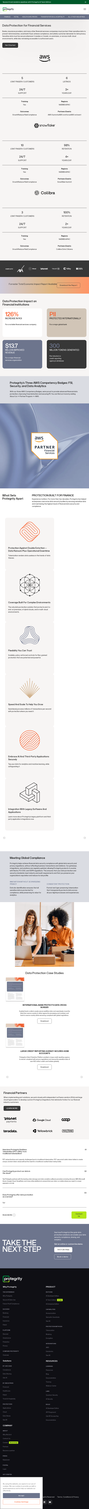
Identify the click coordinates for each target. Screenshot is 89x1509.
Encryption (49, 1338)
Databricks (49, 1351)
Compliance (7, 1370)
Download (44, 1021)
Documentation (51, 1378)
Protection (6, 1342)
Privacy (5, 1346)
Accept (21, 1496)
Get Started (10, 45)
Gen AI (5, 1378)
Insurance (6, 1321)
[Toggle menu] (84, 9)
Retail (5, 1325)
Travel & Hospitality (9, 1399)
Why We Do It (7, 1435)
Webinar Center (51, 1386)
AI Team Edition (54, 1300)
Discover (5, 1334)
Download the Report (68, 285)
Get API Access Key (52, 1416)
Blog (47, 1374)
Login (4, 1469)
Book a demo (62, 1257)
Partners (5, 1447)
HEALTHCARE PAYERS (29, 17)
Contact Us (79, 1215)
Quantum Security (52, 1395)
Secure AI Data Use (9, 1300)
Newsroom (6, 1460)
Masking (49, 1334)
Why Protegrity (7, 1296)
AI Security (49, 1399)
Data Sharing (7, 1374)
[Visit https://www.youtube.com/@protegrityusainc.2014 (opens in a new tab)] (50, 1502)
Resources (49, 1370)
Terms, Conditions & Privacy (68, 1497)
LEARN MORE (12, 1108)
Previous (3, 838)
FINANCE (7, 17)
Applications (7, 1408)
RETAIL (16, 17)
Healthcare (6, 1391)
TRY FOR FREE (63, 1250)
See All (5, 1420)
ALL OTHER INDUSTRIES (76, 17)
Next (86, 838)
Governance (7, 1338)
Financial (6, 1317)
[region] (21, 1493)
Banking (5, 1313)
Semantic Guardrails (52, 1317)
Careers (10, 1443)
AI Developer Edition (52, 1296)
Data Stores (6, 1416)
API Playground (51, 1412)
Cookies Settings (21, 1502)
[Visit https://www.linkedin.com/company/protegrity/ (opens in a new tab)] (44, 1502)
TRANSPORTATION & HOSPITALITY (53, 17)
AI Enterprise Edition (52, 1304)
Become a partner (9, 1451)
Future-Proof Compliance (11, 1304)
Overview (6, 1355)
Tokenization (50, 1330)
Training (48, 1382)
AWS (47, 1347)
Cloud (5, 1412)
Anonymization (51, 1313)
